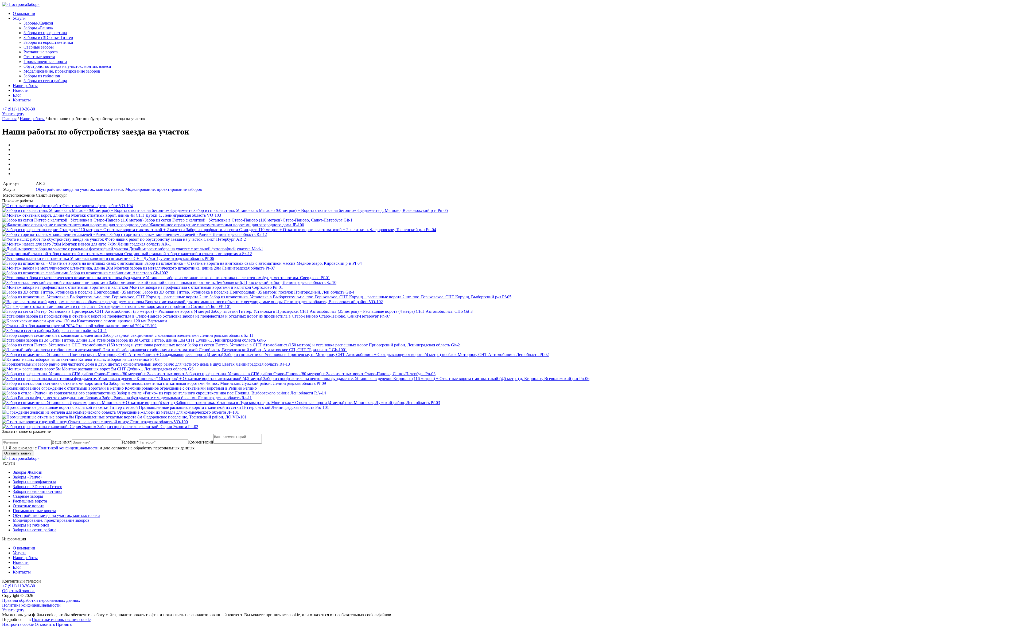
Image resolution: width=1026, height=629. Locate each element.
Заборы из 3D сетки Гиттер (48, 37)
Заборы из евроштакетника (48, 42)
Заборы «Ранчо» (38, 28)
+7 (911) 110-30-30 (18, 109)
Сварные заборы (39, 47)
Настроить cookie (18, 624)
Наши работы (25, 85)
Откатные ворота (39, 56)
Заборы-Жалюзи (38, 23)
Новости (21, 90)
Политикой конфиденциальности (68, 448)
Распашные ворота (41, 52)
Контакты (22, 100)
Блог (17, 95)
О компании (24, 13)
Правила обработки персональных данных (41, 600)
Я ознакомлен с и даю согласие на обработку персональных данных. (101, 448)
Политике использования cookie (61, 619)
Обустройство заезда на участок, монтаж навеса (67, 66)
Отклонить (45, 624)
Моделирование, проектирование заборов (62, 71)
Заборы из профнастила (45, 32)
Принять (64, 624)
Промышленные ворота (45, 61)
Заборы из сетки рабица (45, 80)
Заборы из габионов (42, 76)
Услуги (19, 18)
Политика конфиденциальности (31, 605)
